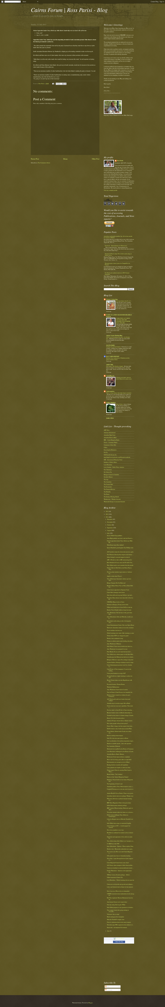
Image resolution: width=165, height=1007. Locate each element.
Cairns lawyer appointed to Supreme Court (118, 590)
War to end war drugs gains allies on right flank (119, 759)
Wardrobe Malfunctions (113, 687)
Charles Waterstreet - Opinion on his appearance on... (119, 871)
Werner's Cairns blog (112, 299)
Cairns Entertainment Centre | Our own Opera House (120, 625)
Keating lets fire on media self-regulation (117, 765)
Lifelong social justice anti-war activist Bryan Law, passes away (124, 378)
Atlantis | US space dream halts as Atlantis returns (119, 720)
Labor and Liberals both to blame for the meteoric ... (120, 887)
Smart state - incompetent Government (117, 927)
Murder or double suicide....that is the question (119, 743)
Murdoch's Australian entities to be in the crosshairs (120, 627)
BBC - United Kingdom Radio (111, 440)
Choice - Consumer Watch (110, 442)
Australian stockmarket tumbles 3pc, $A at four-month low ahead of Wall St (118, 236)
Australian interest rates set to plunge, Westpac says (120, 796)
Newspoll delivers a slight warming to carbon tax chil (119, 676)
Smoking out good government (113, 347)
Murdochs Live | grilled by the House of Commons (120, 749)
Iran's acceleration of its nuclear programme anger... (120, 741)
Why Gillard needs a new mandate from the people (120, 565)
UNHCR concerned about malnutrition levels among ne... (120, 894)
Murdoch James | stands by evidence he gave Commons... (118, 695)
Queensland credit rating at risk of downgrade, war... (119, 621)
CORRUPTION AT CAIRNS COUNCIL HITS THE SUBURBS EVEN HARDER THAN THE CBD (123, 320)
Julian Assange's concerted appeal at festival (118, 557)
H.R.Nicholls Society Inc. (110, 455)
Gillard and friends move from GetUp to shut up (119, 607)
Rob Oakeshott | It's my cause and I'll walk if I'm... (120, 562)
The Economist (108, 487)
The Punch (106, 494)
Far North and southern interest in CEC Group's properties (117, 273)
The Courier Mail (108, 484)
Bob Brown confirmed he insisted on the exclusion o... (120, 833)
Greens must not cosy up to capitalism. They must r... (120, 706)
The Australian (107, 482)
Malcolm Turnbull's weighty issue (115, 919)
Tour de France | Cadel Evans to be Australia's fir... (120, 692)
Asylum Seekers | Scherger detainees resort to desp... (120, 662)
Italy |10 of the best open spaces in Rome (117, 738)
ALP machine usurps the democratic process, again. (120, 552)
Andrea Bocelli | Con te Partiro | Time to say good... (120, 793)
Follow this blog (119, 941)
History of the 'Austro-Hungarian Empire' (118, 777)
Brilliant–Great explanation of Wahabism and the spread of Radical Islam (118, 358)
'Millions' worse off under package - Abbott (118, 875)
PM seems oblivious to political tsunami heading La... (119, 799)
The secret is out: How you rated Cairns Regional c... (119, 852)
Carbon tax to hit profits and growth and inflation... (120, 884)
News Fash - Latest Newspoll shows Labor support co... (120, 859)
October (109, 525)
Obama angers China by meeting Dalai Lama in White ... (119, 770)
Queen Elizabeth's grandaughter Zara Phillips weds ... (120, 548)
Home (65, 159)
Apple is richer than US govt (114, 576)
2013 (107, 511)
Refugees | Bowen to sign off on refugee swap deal (120, 659)
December (110, 519)
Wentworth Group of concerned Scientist (114, 501)
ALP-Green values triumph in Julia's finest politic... (120, 865)
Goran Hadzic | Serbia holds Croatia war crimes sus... (119, 732)
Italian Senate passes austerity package (117, 805)
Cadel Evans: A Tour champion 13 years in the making (119, 669)
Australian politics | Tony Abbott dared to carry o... (120, 786)
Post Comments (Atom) (44, 163)
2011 (107, 517)
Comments (109, 990)
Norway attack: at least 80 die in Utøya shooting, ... (120, 710)
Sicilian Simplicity (111, 402)
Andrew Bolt (109, 365)
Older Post (95, 159)
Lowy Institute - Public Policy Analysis (114, 467)
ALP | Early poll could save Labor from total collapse (118, 699)
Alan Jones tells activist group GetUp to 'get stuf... (120, 595)
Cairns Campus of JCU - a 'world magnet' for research (118, 826)
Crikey (105, 447)
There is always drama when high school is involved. (118, 393)
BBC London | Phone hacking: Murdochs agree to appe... (120, 808)
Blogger (90, 1003)
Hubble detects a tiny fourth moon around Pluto (119, 728)
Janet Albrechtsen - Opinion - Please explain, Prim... (120, 846)
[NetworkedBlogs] (119, 938)
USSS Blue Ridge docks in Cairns (115, 602)
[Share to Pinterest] (65, 84)
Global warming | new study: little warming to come (120, 633)
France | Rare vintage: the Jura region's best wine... (120, 726)
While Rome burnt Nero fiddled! (115, 545)
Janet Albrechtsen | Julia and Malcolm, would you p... (120, 617)
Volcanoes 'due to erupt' (113, 914)
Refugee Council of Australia (111, 474)
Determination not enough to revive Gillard (118, 762)
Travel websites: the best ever (114, 630)
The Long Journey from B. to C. (123, 301)
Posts (107, 986)
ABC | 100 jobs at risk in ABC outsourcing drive (119, 560)
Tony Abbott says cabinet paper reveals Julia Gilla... (120, 654)
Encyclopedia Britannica (110, 450)
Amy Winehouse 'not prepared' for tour (117, 649)
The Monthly (107, 492)
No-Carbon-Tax (108, 472)
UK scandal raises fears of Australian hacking (118, 856)
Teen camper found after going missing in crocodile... (118, 910)
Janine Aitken (110, 418)
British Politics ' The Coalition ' (115, 774)
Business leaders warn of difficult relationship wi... (120, 712)
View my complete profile (110, 190)
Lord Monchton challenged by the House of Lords (120, 751)
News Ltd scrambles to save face (115, 830)
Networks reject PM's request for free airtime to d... (120, 925)
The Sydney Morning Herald (111, 496)
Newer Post (35, 159)
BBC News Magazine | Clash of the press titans (119, 803)
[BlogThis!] (59, 84)
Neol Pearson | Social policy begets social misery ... (120, 554)
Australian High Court (109, 435)
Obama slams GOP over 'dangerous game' (118, 635)
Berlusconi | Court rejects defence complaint (118, 757)
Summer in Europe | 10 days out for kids (117, 604)
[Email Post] (53, 83)
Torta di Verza (119, 404)
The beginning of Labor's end (114, 784)
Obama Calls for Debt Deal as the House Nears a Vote (119, 568)
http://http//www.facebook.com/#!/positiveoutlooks (117, 457)
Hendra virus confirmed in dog (115, 638)
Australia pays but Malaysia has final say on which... (120, 657)
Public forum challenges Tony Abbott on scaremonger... (117, 815)
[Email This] (57, 84)
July (108, 533)
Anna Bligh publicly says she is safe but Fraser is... (120, 538)
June (108, 931)
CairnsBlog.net (110, 376)
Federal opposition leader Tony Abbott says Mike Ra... (120, 541)
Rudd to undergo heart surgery (115, 735)
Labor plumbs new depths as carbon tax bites (118, 767)
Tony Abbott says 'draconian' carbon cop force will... (119, 579)
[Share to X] (61, 84)
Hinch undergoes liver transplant (115, 917)
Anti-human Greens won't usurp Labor (117, 902)
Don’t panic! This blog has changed (114, 366)
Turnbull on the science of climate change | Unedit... (120, 715)
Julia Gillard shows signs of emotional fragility (119, 823)
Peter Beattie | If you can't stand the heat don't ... (119, 652)
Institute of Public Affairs (110, 462)
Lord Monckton (108, 464)
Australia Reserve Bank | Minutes (115, 754)
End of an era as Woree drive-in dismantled (118, 891)
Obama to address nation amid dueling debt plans (120, 641)
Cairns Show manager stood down (116, 592)
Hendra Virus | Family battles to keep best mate (119, 610)
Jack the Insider (110, 345)
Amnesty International (109, 432)
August (109, 530)
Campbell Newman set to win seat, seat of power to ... (120, 789)
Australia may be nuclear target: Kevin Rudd (118, 703)
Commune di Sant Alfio (110, 445)
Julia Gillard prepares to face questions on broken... (120, 907)
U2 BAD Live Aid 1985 (113, 843)
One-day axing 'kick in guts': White (116, 904)
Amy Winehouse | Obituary (114, 644)
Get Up (106, 452)
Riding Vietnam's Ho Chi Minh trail (116, 583)
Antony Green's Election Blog (114, 335)
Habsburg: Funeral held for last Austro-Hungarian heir (120, 780)
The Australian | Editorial (113, 746)
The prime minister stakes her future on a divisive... (120, 812)
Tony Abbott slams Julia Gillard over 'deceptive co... (120, 841)
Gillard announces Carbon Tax (115, 877)
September (110, 527)
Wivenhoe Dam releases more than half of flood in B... (120, 598)
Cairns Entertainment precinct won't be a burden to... (119, 665)
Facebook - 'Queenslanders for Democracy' (116, 245)
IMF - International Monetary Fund (113, 460)
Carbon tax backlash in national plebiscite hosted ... (120, 868)
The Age (106, 479)
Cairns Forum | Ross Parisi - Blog (69, 9)
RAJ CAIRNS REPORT (112, 356)
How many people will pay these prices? (117, 723)
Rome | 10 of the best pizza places (115, 718)
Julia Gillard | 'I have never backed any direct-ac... (120, 646)
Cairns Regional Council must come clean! (118, 862)
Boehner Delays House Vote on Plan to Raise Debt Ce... (120, 586)
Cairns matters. (110, 391)
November (110, 522)
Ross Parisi (120, 161)
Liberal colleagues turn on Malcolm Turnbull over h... (120, 819)
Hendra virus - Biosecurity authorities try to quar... (120, 849)
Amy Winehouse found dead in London (117, 689)
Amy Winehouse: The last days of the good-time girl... (119, 613)
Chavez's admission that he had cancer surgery (119, 922)
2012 (107, 514)
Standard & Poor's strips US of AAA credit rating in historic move (118, 254)
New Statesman (108, 469)
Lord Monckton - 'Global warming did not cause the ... (120, 880)
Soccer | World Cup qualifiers (114, 535)
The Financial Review (109, 489)
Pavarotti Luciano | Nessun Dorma (116, 684)
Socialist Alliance (108, 477)
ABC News (106, 430)
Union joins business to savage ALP (116, 673)
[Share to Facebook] (63, 84)
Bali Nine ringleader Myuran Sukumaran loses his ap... (120, 898)
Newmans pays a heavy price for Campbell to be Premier (117, 264)
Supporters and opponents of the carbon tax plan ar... (119, 837)
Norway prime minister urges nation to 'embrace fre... (119, 572)
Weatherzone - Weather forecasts (112, 499)
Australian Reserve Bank (110, 437)
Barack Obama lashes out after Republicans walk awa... (119, 680)
